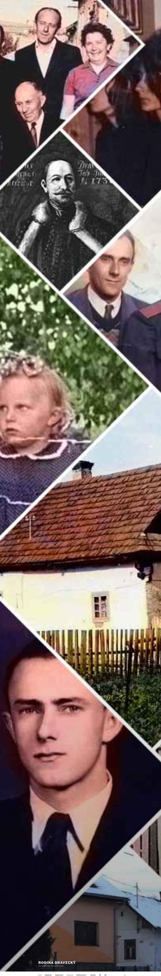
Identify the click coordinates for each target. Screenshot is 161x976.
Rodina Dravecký (57, 963)
